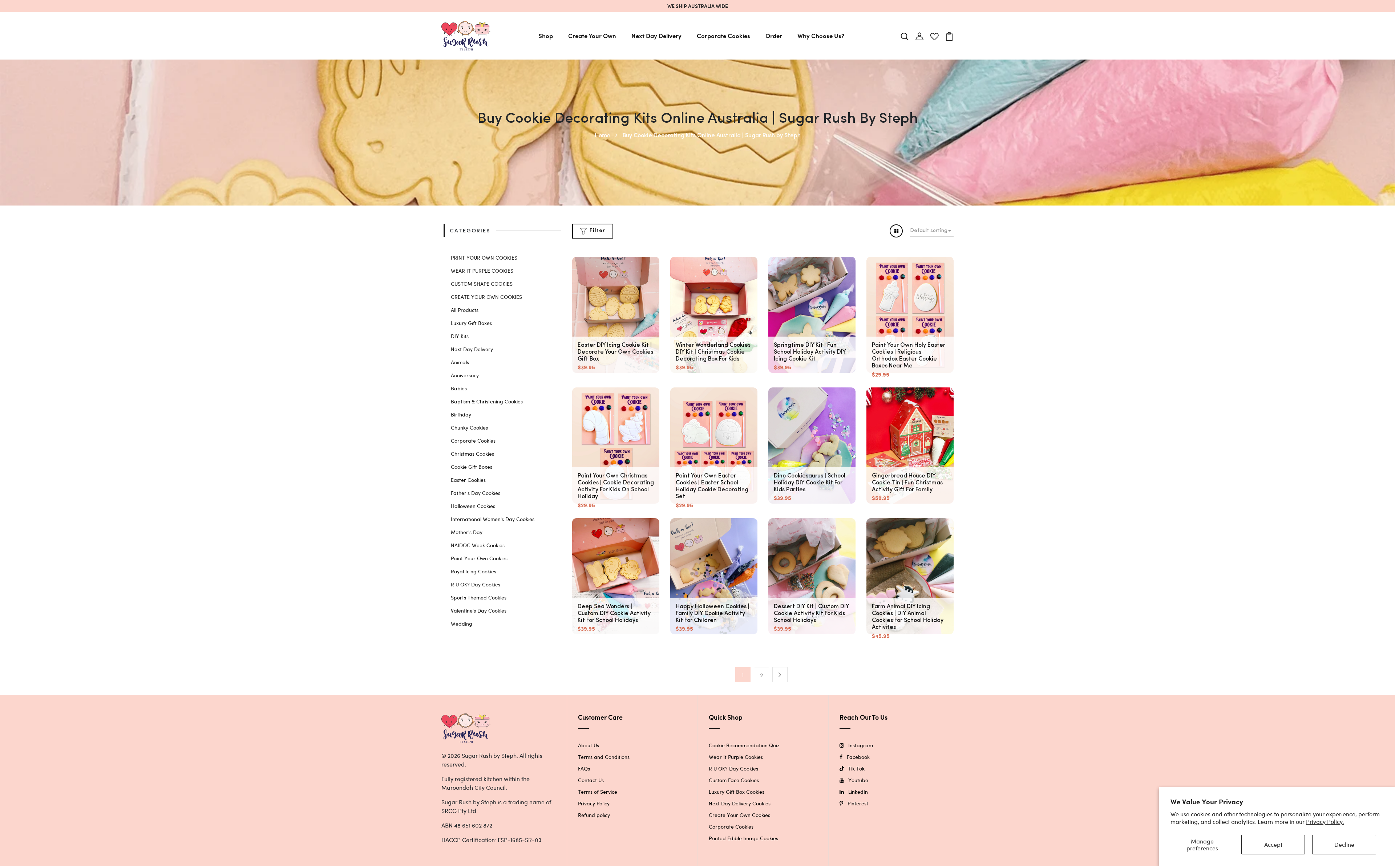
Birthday (461, 414)
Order (773, 35)
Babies (459, 388)
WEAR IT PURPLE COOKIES (482, 270)
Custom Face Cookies (734, 780)
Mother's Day (466, 532)
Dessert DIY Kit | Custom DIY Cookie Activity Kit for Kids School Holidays (811, 613)
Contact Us (591, 780)
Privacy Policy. (1325, 821)
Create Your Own (592, 35)
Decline (1344, 844)
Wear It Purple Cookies (736, 756)
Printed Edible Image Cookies (743, 838)
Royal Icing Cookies (473, 571)
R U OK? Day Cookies (475, 584)
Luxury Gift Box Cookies (736, 791)
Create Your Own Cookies (739, 815)
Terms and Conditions (604, 756)
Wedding (461, 623)
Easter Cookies (468, 479)
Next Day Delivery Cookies (740, 803)
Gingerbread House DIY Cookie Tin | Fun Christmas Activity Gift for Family (907, 483)
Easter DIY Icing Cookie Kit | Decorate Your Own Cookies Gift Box (615, 352)
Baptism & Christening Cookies (487, 401)
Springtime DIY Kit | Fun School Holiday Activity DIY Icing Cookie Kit (810, 352)
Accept (1273, 844)
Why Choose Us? (820, 35)
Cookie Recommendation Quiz (744, 745)
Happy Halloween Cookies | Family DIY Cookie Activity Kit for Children (712, 613)
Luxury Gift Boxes (471, 323)
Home (603, 135)
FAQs (584, 768)
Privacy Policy (594, 803)
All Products (464, 309)
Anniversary (465, 375)
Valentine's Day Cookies (478, 610)
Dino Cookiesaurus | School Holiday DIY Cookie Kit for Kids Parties (809, 483)
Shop (545, 35)
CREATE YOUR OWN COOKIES (486, 296)
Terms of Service (597, 791)
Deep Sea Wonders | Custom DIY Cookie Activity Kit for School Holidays (614, 613)
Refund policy (594, 815)
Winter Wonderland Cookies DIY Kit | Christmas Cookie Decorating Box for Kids (713, 352)
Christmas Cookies (472, 453)
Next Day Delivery (656, 35)
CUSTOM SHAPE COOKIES (482, 283)
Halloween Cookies (473, 506)
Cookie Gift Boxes (471, 466)
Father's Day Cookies (475, 492)
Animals (460, 362)
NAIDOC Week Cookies (478, 545)
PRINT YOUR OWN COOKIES (484, 257)
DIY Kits (460, 336)
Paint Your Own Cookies (479, 558)
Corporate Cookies (723, 35)
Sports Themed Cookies (478, 597)
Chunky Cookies (469, 427)
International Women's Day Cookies (492, 519)
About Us (588, 745)
